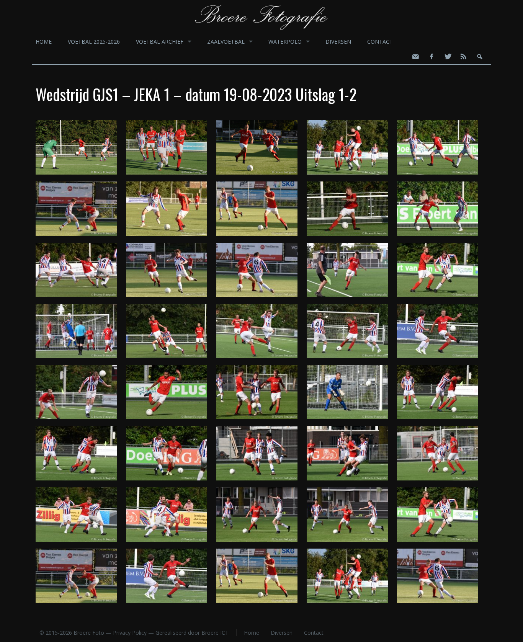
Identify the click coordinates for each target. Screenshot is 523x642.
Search (479, 56)
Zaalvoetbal (226, 41)
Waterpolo (285, 41)
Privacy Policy (130, 632)
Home (44, 41)
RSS (463, 56)
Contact (380, 41)
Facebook (431, 56)
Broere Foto (89, 632)
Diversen (338, 41)
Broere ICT (215, 632)
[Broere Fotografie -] (262, 29)
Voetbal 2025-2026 (94, 41)
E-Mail (415, 56)
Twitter (447, 56)
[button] (81, 149)
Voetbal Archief (159, 41)
